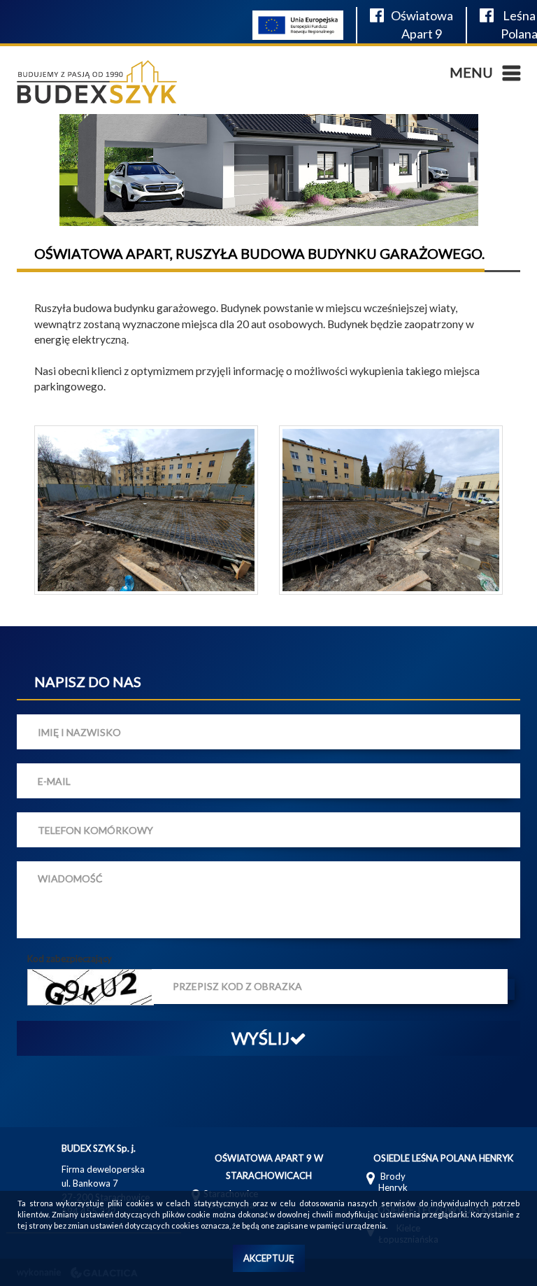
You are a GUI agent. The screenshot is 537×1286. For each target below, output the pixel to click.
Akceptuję (268, 1258)
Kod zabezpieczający (69, 958)
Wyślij (260, 1038)
